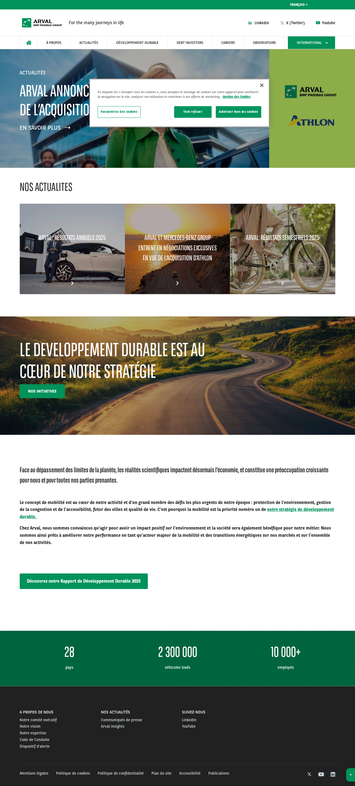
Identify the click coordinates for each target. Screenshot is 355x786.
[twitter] (308, 774)
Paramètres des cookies (119, 112)
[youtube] (320, 774)
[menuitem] (28, 42)
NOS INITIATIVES (42, 391)
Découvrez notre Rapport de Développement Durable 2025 (84, 581)
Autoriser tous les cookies (238, 112)
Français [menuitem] (298, 5)
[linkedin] (332, 774)
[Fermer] (262, 85)
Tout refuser (192, 112)
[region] (179, 103)
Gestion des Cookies (236, 97)
